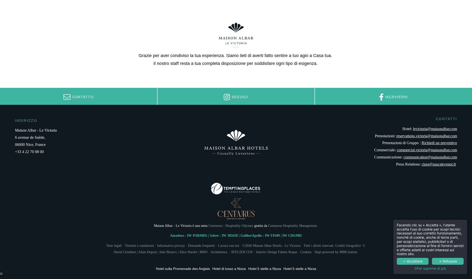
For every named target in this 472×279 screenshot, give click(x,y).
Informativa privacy (171, 246)
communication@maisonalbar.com (430, 157)
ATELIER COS (242, 252)
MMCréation (348, 252)
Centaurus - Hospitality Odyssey (230, 226)
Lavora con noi (228, 246)
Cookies (305, 252)
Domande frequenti (201, 246)
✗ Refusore (448, 261)
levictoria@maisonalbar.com (435, 129)
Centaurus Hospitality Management (292, 226)
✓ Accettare (413, 261)
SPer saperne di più (430, 268)
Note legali (114, 246)
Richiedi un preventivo (439, 143)
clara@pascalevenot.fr (439, 164)
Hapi (318, 252)
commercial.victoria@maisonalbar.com (427, 150)
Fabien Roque (287, 252)
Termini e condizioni (139, 246)
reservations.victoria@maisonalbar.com (426, 136)
